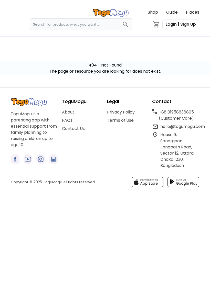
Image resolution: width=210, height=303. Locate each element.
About (68, 112)
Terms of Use (120, 120)
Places (192, 12)
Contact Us (73, 128)
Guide (172, 12)
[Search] (127, 24)
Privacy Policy (121, 112)
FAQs (67, 120)
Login (181, 24)
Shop (153, 12)
